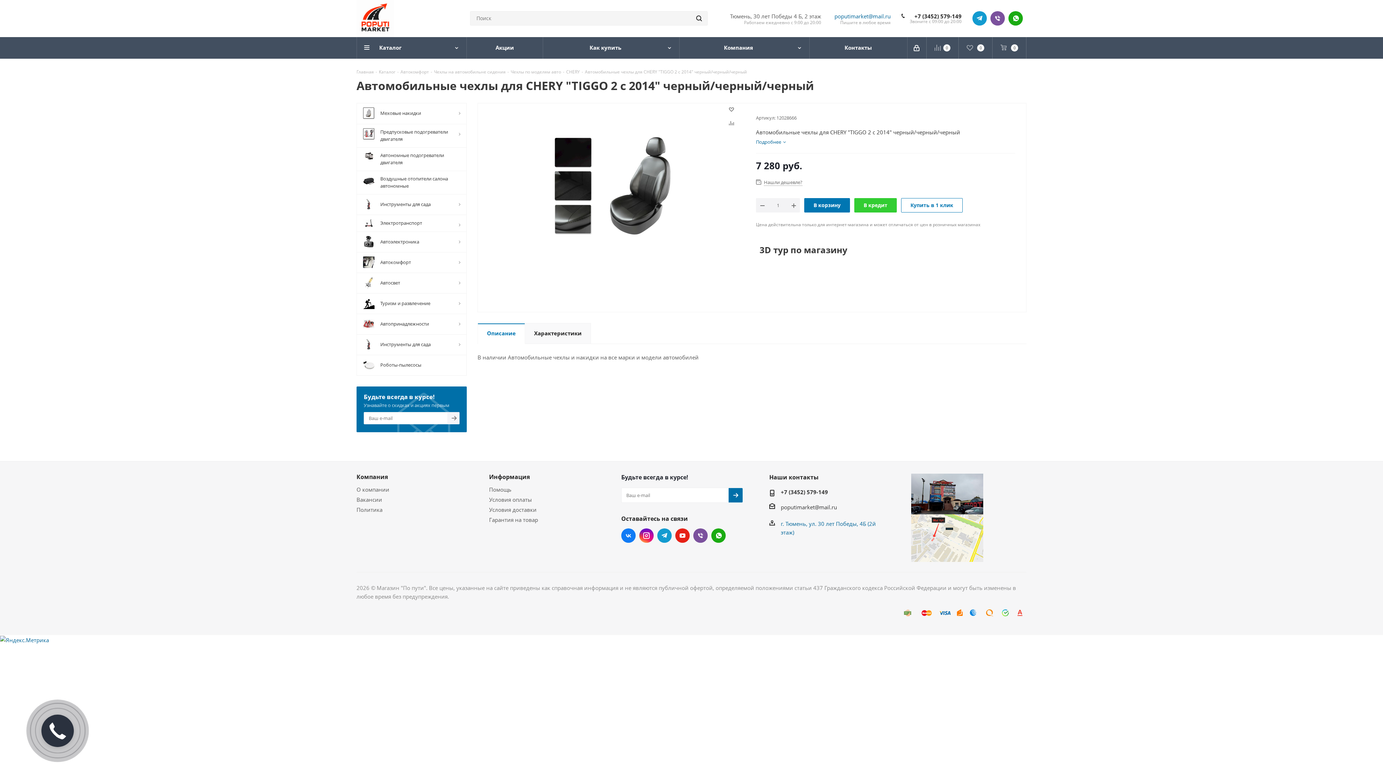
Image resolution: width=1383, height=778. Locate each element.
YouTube (682, 535)
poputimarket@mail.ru (862, 16)
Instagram (646, 535)
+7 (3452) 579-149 (938, 16)
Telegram (979, 18)
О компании (373, 489)
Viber (997, 18)
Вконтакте (628, 535)
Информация (509, 477)
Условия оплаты (510, 499)
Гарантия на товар (513, 519)
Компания (372, 477)
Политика (369, 509)
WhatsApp (1015, 18)
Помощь (500, 489)
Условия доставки (513, 509)
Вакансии (369, 499)
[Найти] (699, 18)
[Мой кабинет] (917, 48)
